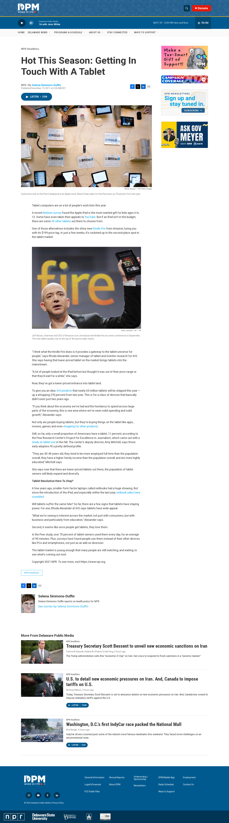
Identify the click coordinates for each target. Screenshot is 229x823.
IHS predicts (64, 390)
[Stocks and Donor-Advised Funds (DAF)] (184, 57)
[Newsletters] (184, 102)
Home (21, 32)
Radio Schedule (166, 784)
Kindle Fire (99, 228)
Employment (189, 777)
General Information (94, 777)
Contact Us (188, 784)
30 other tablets (61, 221)
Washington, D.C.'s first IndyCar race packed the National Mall (123, 724)
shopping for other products (80, 426)
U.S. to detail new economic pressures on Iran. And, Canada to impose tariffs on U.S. (132, 681)
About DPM (114, 784)
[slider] (36, 22)
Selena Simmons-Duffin (46, 85)
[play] (21, 23)
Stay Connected (117, 32)
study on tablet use (44, 442)
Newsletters (140, 785)
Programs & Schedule (68, 32)
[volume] (31, 22)
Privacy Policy (58, 803)
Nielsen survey (52, 212)
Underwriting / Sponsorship (141, 778)
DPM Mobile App (166, 777)
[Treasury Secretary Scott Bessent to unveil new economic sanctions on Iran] (42, 652)
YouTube (90, 217)
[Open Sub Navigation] (50, 32)
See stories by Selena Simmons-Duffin (63, 606)
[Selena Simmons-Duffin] (28, 603)
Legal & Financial (93, 784)
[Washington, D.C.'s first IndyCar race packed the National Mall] (42, 730)
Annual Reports (116, 777)
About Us (94, 32)
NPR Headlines (30, 48)
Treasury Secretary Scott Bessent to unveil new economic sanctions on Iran (136, 646)
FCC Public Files (92, 791)
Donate (203, 8)
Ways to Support (145, 32)
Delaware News (38, 32)
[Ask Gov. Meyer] (184, 135)
